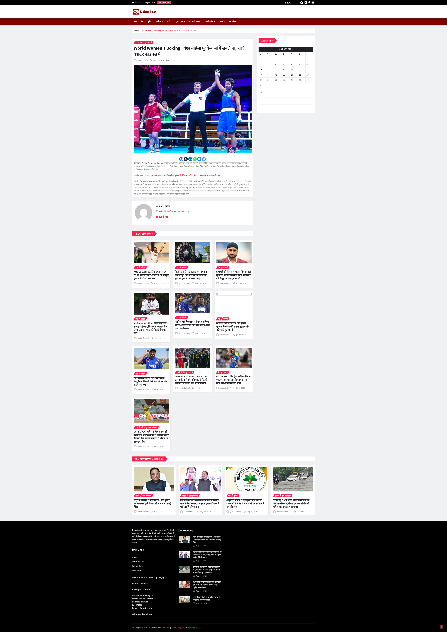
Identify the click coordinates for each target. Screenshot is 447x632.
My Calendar (137, 570)
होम (135, 21)
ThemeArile (192, 627)
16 (307, 69)
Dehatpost (164, 627)
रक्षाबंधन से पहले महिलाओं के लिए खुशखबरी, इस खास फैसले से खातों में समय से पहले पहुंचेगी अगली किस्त (207, 585)
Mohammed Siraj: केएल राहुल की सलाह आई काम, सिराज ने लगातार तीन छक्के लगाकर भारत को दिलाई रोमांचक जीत (150, 328)
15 (300, 69)
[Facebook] (181, 159)
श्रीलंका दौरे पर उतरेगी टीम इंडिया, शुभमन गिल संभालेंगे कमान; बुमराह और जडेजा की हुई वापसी (233, 326)
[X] (186, 159)
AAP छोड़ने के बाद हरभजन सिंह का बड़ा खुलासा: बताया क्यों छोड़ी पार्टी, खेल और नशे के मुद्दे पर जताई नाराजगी (233, 275)
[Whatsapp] (195, 159)
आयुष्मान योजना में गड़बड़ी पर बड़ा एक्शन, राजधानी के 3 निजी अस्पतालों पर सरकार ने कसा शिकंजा (245, 503)
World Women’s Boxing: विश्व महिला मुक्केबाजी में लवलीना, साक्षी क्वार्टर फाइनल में (169, 30)
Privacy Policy (138, 566)
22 (300, 75)
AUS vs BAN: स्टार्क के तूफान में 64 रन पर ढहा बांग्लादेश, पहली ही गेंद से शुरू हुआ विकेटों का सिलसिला (151, 275)
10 (261, 69)
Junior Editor (143, 60)
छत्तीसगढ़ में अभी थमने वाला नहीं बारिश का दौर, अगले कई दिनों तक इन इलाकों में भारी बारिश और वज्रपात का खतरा (291, 503)
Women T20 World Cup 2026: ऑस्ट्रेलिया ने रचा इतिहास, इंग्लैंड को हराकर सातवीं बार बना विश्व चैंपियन (191, 380)
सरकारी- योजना (195, 21)
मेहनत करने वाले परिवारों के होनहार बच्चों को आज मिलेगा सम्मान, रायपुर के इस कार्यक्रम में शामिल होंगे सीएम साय (199, 503)
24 (261, 80)
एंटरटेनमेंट (209, 21)
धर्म (168, 21)
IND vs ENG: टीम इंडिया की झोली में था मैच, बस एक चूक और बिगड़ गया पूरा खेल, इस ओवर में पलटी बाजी (233, 380)
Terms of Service (139, 561)
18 (268, 75)
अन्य (221, 21)
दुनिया (150, 21)
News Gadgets (177, 627)
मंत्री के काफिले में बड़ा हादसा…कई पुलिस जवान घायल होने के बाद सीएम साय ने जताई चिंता (152, 503)
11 (268, 69)
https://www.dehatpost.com (176, 211)
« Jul (260, 92)
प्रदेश (158, 21)
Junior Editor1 (143, 283)
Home (136, 30)
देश (142, 21)
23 (307, 75)
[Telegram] (204, 159)
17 (261, 75)
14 (292, 69)
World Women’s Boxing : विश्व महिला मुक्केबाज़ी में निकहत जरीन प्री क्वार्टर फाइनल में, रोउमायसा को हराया (182, 175)
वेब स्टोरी (232, 21)
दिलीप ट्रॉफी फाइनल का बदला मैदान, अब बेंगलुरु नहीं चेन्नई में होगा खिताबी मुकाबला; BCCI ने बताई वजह (191, 275)
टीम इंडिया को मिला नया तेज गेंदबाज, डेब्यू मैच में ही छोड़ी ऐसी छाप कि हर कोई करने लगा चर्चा (150, 381)
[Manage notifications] (441, 627)
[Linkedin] (190, 159)
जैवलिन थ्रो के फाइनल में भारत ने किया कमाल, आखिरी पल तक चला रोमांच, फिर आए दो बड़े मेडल (192, 325)
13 (284, 69)
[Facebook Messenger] (199, 159)
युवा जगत (179, 21)
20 (284, 75)
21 (292, 75)
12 (276, 69)
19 (276, 75)
